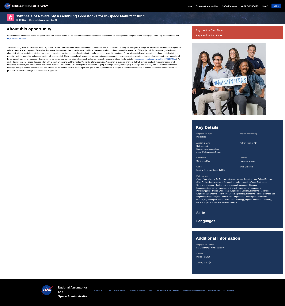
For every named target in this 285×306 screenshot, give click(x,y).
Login (276, 6)
